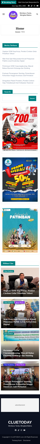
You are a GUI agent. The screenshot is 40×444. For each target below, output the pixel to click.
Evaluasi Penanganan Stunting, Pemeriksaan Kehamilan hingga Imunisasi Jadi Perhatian (18, 384)
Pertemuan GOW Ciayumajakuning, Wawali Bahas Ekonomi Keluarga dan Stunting (18, 353)
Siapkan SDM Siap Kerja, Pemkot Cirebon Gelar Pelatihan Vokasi (19, 291)
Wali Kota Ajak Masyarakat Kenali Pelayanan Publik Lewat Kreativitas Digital (19, 322)
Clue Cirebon (8, 271)
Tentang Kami (17, 440)
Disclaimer (26, 440)
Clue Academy (9, 365)
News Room (20, 302)
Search (7, 92)
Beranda (17, 32)
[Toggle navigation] (3, 14)
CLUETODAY (20, 422)
